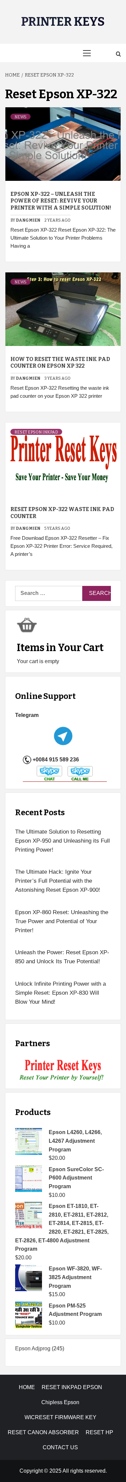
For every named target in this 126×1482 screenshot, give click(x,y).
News (20, 117)
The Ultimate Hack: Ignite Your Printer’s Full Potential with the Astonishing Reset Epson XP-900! (57, 881)
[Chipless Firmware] (63, 1070)
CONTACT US (60, 1447)
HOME (27, 1387)
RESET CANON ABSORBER (43, 1432)
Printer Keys (63, 21)
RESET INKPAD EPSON (72, 1387)
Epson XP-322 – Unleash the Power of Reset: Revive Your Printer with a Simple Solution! (60, 201)
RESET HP (99, 1432)
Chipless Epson (60, 1402)
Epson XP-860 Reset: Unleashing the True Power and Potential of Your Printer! (61, 921)
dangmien (28, 220)
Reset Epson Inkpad (36, 432)
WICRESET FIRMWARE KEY (60, 1417)
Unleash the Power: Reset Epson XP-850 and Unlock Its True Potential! (62, 957)
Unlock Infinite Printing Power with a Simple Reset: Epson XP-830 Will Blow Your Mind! (60, 993)
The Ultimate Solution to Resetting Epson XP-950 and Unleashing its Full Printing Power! (62, 841)
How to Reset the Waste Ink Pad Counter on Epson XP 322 (60, 362)
